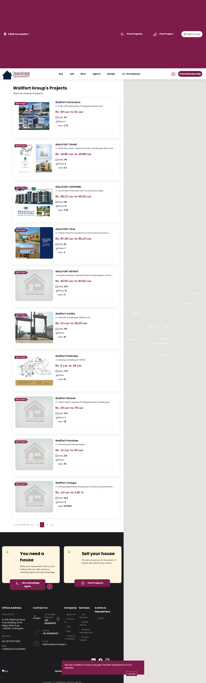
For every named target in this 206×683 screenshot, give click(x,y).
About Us (71, 614)
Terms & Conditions (69, 637)
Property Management (86, 631)
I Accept (132, 673)
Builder (111, 73)
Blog (69, 631)
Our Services (83, 616)
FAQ (69, 626)
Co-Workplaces (131, 73)
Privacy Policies (84, 638)
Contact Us (69, 620)
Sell (72, 73)
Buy (61, 73)
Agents (96, 73)
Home (58, 671)
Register (190, 34)
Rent (83, 73)
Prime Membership (190, 73)
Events (101, 618)
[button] (31, 129)
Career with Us (83, 623)
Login (197, 34)
